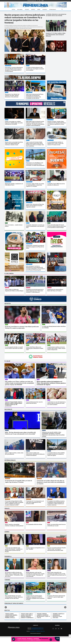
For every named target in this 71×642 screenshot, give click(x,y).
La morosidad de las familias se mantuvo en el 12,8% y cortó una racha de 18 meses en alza (55, 143)
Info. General (20, 9)
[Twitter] (41, 0)
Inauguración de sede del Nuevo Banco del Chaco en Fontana (55, 290)
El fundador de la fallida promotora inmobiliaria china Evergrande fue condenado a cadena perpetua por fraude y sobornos (56, 503)
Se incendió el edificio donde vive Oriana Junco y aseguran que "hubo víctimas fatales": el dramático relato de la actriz (14, 574)
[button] (62, 9)
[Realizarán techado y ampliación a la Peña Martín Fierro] (14, 175)
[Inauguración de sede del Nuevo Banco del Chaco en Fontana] (56, 281)
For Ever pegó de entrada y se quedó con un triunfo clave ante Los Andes (14, 347)
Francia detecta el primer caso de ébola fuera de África (34, 402)
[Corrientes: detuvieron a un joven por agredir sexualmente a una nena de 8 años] (35, 216)
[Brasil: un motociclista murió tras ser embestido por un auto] (56, 516)
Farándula (6, 570)
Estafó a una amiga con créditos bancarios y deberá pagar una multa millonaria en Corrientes (14, 123)
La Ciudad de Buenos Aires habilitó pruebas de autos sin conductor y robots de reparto (56, 454)
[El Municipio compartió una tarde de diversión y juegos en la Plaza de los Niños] (35, 237)
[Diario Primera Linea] (35, 5)
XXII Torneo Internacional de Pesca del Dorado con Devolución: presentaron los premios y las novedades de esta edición (34, 96)
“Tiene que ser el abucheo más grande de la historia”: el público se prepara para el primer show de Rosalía (13, 549)
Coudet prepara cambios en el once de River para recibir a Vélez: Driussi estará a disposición (56, 348)
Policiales (27, 9)
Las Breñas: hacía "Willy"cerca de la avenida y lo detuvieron (56, 184)
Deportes (33, 9)
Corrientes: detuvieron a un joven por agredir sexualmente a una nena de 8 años (35, 226)
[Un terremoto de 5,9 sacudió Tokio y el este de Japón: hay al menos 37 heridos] (20, 470)
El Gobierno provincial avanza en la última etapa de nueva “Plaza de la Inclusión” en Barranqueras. (34, 291)
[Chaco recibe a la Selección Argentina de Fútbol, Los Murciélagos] (14, 281)
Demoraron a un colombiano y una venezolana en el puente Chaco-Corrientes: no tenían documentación (35, 164)
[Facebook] (38, 0)
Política (13, 9)
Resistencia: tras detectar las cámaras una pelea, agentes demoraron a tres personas (12, 95)
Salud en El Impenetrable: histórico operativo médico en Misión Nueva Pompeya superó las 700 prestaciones (13, 403)
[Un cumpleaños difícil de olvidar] (35, 516)
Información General (8, 65)
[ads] (25, 77)
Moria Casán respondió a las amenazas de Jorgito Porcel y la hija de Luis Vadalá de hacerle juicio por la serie (56, 574)
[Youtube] (43, 0)
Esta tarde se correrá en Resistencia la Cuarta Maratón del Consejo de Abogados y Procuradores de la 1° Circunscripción (14, 69)
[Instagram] (39, 0)
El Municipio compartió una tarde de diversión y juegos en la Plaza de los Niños (35, 247)
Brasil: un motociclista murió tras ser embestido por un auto (56, 525)
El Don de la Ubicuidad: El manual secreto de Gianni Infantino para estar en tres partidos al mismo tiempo (56, 226)
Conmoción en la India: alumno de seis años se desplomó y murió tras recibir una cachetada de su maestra (51, 482)
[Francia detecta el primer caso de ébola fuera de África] (35, 393)
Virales (6, 522)
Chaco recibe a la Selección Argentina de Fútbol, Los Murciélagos (14, 290)
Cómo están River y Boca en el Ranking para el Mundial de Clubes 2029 (34, 348)
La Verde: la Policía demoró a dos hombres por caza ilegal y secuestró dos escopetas (35, 69)
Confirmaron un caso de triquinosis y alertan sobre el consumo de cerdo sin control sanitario (56, 403)
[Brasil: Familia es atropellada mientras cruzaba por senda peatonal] (14, 516)
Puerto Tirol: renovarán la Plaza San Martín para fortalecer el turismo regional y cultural (35, 206)
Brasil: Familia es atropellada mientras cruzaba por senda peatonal (14, 525)
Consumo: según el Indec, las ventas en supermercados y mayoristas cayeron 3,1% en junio (35, 185)
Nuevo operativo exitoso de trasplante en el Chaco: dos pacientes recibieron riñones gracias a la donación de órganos (51, 383)
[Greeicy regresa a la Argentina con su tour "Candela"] (35, 539)
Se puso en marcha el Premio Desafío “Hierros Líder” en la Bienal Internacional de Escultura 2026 (56, 549)
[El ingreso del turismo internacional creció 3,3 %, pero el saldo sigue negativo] (56, 587)
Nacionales (45, 9)
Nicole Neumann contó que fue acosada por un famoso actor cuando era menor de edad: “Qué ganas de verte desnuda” (35, 574)
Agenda (38, 9)
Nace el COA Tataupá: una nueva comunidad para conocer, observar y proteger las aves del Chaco (14, 597)
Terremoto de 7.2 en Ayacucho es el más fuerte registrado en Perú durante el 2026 (35, 502)
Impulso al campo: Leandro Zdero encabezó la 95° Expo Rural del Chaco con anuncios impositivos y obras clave (56, 123)
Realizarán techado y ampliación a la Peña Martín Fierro (14, 184)
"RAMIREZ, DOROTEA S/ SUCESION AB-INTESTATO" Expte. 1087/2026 (58, 615)
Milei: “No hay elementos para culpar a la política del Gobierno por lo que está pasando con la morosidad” (20, 433)
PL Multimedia (7, 287)
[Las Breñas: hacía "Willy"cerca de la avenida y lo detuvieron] (56, 175)
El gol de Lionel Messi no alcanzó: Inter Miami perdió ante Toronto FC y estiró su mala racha (22, 327)
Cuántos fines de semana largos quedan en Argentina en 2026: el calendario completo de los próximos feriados (35, 597)
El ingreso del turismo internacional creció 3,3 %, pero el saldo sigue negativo (56, 597)
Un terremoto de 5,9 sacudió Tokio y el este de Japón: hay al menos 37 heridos (18, 481)
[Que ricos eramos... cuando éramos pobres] (14, 216)
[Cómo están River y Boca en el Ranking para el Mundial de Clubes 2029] (35, 338)
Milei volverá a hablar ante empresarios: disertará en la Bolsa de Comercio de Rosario (35, 454)
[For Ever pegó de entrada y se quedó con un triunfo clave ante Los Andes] (14, 338)
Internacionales (52, 9)
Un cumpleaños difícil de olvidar (34, 524)
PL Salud (6, 379)
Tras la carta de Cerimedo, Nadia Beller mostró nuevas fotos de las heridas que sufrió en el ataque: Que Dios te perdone (35, 144)
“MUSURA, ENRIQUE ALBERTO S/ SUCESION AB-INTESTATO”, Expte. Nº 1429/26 (43, 615)
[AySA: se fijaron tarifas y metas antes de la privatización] (14, 444)
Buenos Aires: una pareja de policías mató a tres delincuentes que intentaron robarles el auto (14, 143)
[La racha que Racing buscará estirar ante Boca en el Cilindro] (54, 314)
